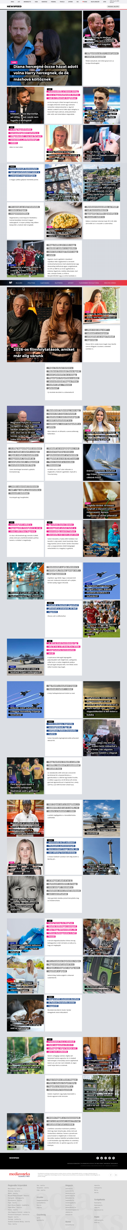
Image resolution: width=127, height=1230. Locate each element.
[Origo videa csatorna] (109, 1158)
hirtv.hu (39, 1205)
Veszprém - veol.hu (43, 1188)
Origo (12, 1)
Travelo (62, 1)
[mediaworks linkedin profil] (116, 1175)
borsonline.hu (69, 1225)
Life (19, 1)
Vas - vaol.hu (41, 1185)
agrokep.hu (40, 1220)
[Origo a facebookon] (97, 1158)
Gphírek (70, 1)
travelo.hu (68, 1205)
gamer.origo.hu (70, 1195)
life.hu (96, 1190)
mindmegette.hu (70, 1203)
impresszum (107, 1163)
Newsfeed (44, 1)
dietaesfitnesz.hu (70, 1207)
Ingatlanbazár (95, 1)
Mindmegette (27, 1)
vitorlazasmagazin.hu (72, 1210)
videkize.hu (69, 1212)
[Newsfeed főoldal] (14, 1158)
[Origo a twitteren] (101, 1158)
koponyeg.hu (98, 1205)
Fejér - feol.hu (12, 1203)
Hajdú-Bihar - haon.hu (15, 1207)
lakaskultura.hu (70, 1193)
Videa (36, 1)
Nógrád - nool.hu (13, 1217)
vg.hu (38, 1217)
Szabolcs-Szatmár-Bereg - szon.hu (19, 1221)
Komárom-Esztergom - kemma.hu (18, 1214)
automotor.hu (69, 1191)
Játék (104, 1)
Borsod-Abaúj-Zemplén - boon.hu (18, 1195)
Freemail (53, 1)
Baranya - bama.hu (14, 1191)
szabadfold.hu (41, 1203)
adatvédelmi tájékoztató (73, 1163)
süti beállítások (99, 1163)
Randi (85, 1)
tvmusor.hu (68, 1214)
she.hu (96, 1192)
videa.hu (97, 1207)
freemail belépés (113, 6)
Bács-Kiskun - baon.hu (15, 1188)
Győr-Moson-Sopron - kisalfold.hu (18, 1205)
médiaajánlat (114, 1163)
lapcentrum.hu (98, 1210)
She (78, 1)
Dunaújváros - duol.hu (15, 1200)
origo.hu (39, 1207)
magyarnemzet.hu (42, 1200)
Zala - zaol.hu (41, 1190)
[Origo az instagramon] (105, 1158)
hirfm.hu (96, 1222)
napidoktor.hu (69, 1200)
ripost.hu (97, 1185)
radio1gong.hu (98, 1220)
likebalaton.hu (69, 1198)
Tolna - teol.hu (12, 1224)
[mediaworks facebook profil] (111, 1175)
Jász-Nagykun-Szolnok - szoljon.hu (19, 1212)
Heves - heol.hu (13, 1210)
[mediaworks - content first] (19, 1174)
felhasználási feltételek (87, 1163)
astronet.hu (69, 1188)
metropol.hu (98, 1188)
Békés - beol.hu (13, 1193)
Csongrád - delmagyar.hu (16, 1198)
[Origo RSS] (113, 1158)
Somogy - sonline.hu (14, 1219)
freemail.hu (97, 1203)
